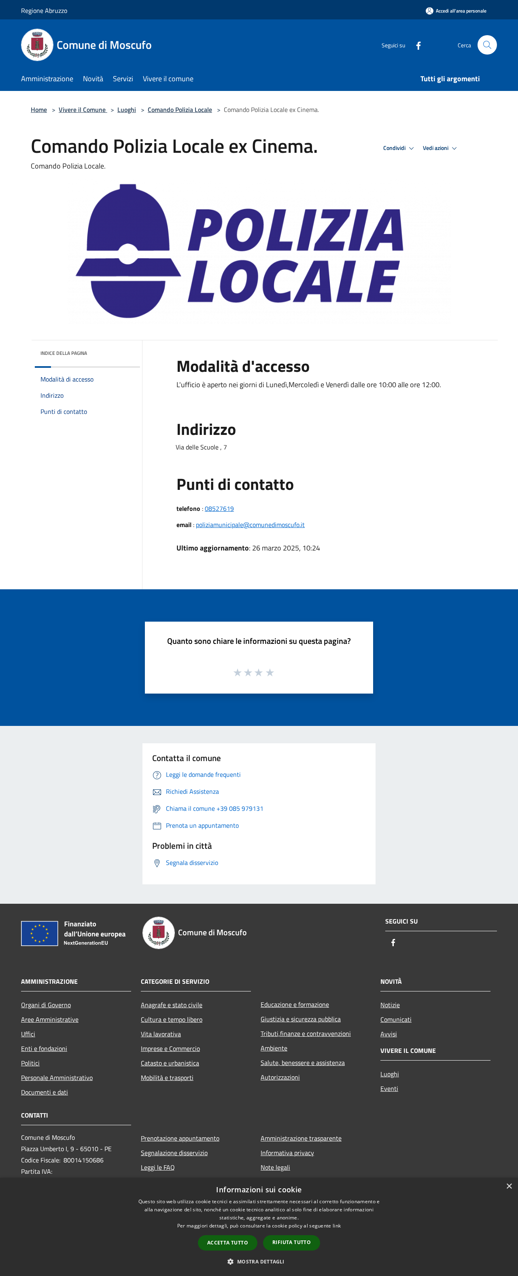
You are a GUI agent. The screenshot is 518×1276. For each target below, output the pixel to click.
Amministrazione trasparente (301, 1138)
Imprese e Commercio (170, 1048)
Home (39, 109)
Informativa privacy (287, 1153)
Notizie (390, 1005)
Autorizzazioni (280, 1077)
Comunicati (396, 1019)
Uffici (28, 1034)
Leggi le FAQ (158, 1167)
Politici (30, 1063)
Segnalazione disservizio (174, 1153)
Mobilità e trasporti (167, 1077)
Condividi (395, 147)
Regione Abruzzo (44, 10)
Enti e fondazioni (44, 1048)
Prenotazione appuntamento (180, 1138)
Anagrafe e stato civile (171, 1005)
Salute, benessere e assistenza (303, 1062)
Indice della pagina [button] (63, 353)
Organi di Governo (46, 1005)
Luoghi (126, 109)
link (337, 1225)
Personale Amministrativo (57, 1077)
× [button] (509, 1186)
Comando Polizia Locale (180, 109)
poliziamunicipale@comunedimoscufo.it (250, 524)
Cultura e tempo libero (171, 1019)
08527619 (219, 508)
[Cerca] (487, 45)
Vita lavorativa (161, 1034)
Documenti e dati (44, 1092)
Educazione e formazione (295, 1004)
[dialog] (259, 1227)
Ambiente (274, 1048)
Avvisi (388, 1034)
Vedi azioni (436, 147)
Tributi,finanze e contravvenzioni (306, 1033)
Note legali (275, 1167)
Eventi (389, 1088)
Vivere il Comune (83, 109)
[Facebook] (415, 44)
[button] (259, 1261)
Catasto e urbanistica (170, 1063)
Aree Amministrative (50, 1019)
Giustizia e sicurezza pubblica (301, 1019)
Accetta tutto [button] (227, 1242)
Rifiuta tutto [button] (291, 1242)
